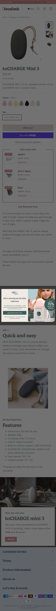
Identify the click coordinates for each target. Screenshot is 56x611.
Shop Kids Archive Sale (14, 313)
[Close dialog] (53, 291)
